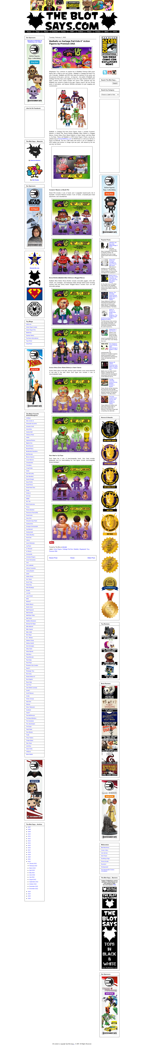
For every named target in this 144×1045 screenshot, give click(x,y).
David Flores (29, 484)
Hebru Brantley (30, 535)
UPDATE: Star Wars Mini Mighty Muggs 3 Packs (113, 244)
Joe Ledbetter (30, 565)
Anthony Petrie (30, 434)
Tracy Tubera (29, 737)
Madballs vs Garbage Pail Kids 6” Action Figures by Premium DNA (69, 42)
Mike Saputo (29, 629)
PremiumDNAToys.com (64, 139)
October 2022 (33, 884)
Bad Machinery (105, 847)
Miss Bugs (29, 635)
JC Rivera (28, 551)
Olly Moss (28, 654)
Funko (63, 31)
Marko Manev (29, 604)
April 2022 (32, 870)
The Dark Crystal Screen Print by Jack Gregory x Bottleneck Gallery (113, 400)
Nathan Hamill (30, 643)
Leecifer (28, 593)
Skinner (28, 704)
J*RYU (28, 540)
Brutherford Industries (32, 451)
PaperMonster (30, 657)
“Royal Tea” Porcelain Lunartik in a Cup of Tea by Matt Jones (112, 262)
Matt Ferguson (30, 610)
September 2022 (33, 881)
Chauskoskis (29, 462)
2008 (29, 829)
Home (29, 31)
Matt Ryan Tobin (30, 615)
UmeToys (28, 746)
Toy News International (32, 338)
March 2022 (32, 868)
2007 (29, 827)
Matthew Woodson (31, 621)
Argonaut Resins (30, 440)
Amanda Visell (30, 426)
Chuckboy (29, 465)
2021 (29, 859)
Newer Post (53, 558)
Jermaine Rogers (30, 557)
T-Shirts (80, 31)
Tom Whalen (29, 732)
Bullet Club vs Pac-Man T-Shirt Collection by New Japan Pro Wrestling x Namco (113, 279)
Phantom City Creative (32, 665)
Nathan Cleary (30, 640)
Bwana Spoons (30, 457)
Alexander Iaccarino (31, 423)
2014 (29, 843)
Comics (97, 31)
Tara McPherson (30, 715)
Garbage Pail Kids (68, 549)
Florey (27, 507)
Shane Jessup (30, 699)
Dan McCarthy (30, 473)
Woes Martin (29, 754)
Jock (27, 562)
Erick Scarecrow (30, 504)
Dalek (27, 471)
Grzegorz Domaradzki (32, 526)
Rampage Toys (30, 671)
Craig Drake (29, 468)
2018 (29, 852)
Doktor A (28, 493)
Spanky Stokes (30, 335)
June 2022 (32, 875)
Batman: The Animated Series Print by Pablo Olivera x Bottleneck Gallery (113, 296)
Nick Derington (30, 646)
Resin (46, 31)
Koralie (28, 590)
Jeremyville (29, 554)
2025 (29, 896)
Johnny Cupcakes (31, 568)
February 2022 (33, 865)
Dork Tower (104, 856)
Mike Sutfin (29, 632)
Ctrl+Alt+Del (104, 853)
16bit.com (28, 324)
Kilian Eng (29, 585)
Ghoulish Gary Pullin (31, 521)
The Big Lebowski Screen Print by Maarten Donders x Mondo (113, 383)
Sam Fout (28, 685)
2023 (29, 891)
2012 (29, 838)
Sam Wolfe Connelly (31, 687)
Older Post (91, 558)
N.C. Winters (29, 637)
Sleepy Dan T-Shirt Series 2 (113, 330)
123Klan (28, 418)
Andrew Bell (29, 432)
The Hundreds (30, 721)
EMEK (27, 498)
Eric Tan (28, 501)
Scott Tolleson (30, 693)
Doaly (27, 490)
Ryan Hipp (29, 682)
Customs (55, 31)
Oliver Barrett (29, 651)
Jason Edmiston (30, 543)
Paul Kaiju (29, 660)
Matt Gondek (29, 612)
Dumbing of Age (105, 858)
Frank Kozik (29, 515)
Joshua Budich (30, 571)
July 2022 (31, 877)
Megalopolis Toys (84, 549)
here (114, 885)
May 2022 (32, 872)
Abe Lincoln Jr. (30, 421)
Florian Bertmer (30, 510)
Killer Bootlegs (30, 587)
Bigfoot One (29, 443)
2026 (29, 898)
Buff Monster (29, 454)
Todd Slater (29, 729)
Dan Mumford (29, 476)
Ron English (29, 679)
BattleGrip (28, 332)
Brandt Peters (29, 448)
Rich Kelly (29, 674)
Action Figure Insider (31, 327)
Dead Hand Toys (30, 487)
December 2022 (33, 888)
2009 (29, 831)
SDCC (106, 31)
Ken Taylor (29, 579)
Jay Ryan (28, 546)
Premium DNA (53, 551)
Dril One (28, 496)
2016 (29, 847)
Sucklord (28, 710)
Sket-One (28, 701)
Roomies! (103, 864)
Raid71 (28, 668)
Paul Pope (29, 662)
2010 (29, 834)
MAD (27, 598)
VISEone (28, 751)
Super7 (28, 712)
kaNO (27, 573)
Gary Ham (29, 518)
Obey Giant (29, 648)
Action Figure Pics (31, 330)
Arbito (27, 437)
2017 (29, 850)
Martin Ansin (29, 607)
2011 (29, 836)
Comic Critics (104, 850)
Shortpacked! (104, 867)
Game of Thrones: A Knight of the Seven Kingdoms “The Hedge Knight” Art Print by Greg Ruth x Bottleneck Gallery (109, 314)
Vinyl (37, 31)
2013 (29, 841)
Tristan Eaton (29, 740)
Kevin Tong (29, 582)
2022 (29, 861)
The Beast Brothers (31, 718)
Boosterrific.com (34, 268)
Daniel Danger (30, 479)
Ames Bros (29, 429)
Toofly (27, 735)
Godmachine (29, 523)
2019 (29, 854)
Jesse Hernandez (31, 560)
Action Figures (58, 549)
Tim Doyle (29, 726)
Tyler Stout (29, 743)
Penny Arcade (105, 861)
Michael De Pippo (31, 624)
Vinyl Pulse (29, 344)
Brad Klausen (29, 446)
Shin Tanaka (35, 180)
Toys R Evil (29, 341)
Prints (89, 31)
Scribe (28, 696)
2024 (29, 894)
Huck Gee (28, 537)
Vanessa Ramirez (35, 160)
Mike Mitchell (29, 626)
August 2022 (32, 879)
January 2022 (33, 863)
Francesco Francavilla (32, 512)
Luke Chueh (29, 596)
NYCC (115, 31)
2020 (29, 857)
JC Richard (29, 548)
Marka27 (28, 601)
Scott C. (28, 690)
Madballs (76, 549)
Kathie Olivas (29, 576)
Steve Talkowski (30, 707)
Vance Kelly (29, 749)
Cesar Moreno (30, 460)
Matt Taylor (29, 618)
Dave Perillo (29, 482)
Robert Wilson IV (30, 676)
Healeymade (29, 532)
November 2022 (33, 886)
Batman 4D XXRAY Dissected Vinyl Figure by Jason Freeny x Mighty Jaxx (113, 366)
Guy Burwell (29, 529)
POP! (72, 31)
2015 (29, 845)
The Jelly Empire (30, 724)
